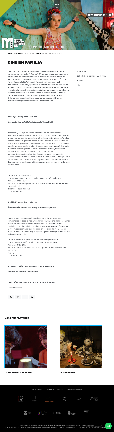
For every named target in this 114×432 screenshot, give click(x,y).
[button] (108, 426)
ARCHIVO (60, 390)
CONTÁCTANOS (35, 47)
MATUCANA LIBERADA (74, 390)
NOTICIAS (50, 390)
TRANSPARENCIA (38, 390)
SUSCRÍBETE (49, 47)
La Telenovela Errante (18, 372)
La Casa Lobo (67, 372)
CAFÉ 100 (60, 47)
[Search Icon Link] (57, 8)
